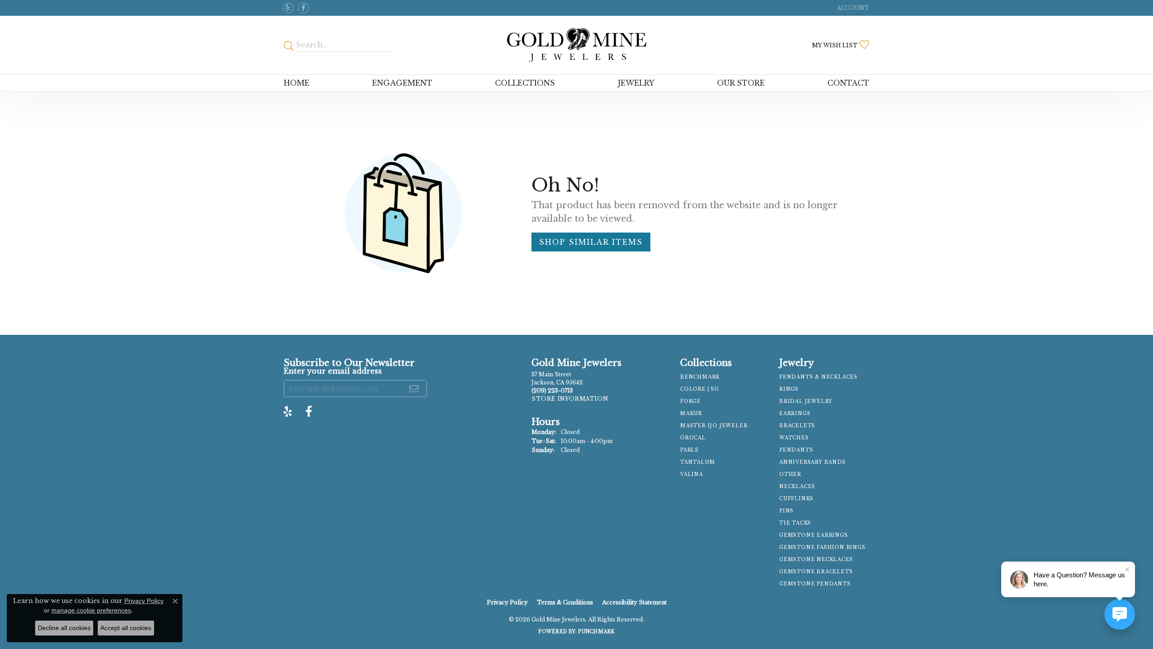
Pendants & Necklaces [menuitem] (818, 377)
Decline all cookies (64, 627)
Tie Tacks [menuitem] (795, 523)
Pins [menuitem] (786, 511)
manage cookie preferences (91, 610)
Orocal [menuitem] (693, 438)
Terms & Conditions (565, 602)
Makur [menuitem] (691, 413)
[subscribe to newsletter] (414, 388)
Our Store (741, 82)
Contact (848, 82)
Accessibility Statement (634, 602)
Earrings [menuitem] (794, 413)
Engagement (402, 82)
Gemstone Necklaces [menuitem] (816, 559)
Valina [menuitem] (691, 474)
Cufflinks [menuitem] (796, 499)
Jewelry (636, 82)
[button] (852, 8)
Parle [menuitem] (689, 450)
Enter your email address (333, 371)
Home (296, 82)
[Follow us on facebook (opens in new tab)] (303, 8)
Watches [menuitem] (794, 438)
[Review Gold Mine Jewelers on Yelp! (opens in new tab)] (288, 8)
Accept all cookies (125, 627)
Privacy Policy (507, 602)
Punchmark (596, 632)
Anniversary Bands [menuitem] (812, 462)
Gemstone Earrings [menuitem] (813, 535)
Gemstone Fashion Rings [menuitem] (822, 547)
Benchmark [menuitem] (700, 377)
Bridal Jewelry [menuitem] (805, 401)
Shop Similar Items (591, 242)
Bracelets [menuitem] (797, 426)
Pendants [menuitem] (796, 450)
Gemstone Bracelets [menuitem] (816, 572)
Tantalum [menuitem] (697, 462)
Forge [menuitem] (690, 401)
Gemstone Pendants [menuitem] (815, 584)
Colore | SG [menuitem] (699, 389)
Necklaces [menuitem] (797, 486)
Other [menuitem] (790, 474)
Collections (525, 82)
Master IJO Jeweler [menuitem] (713, 426)
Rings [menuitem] (789, 389)
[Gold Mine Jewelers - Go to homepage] (576, 45)
